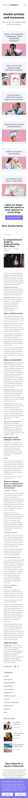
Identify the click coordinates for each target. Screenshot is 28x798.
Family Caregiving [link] (9, 689)
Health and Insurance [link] (10, 696)
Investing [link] (6, 699)
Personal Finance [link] (9, 705)
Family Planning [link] (8, 692)
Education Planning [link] (9, 682)
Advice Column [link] (8, 679)
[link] (10, 5)
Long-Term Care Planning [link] (11, 702)
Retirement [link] (7, 709)
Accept (20, 794)
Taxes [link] (5, 712)
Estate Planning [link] (8, 686)
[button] (24, 5)
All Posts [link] (6, 676)
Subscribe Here (14, 217)
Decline (7, 794)
